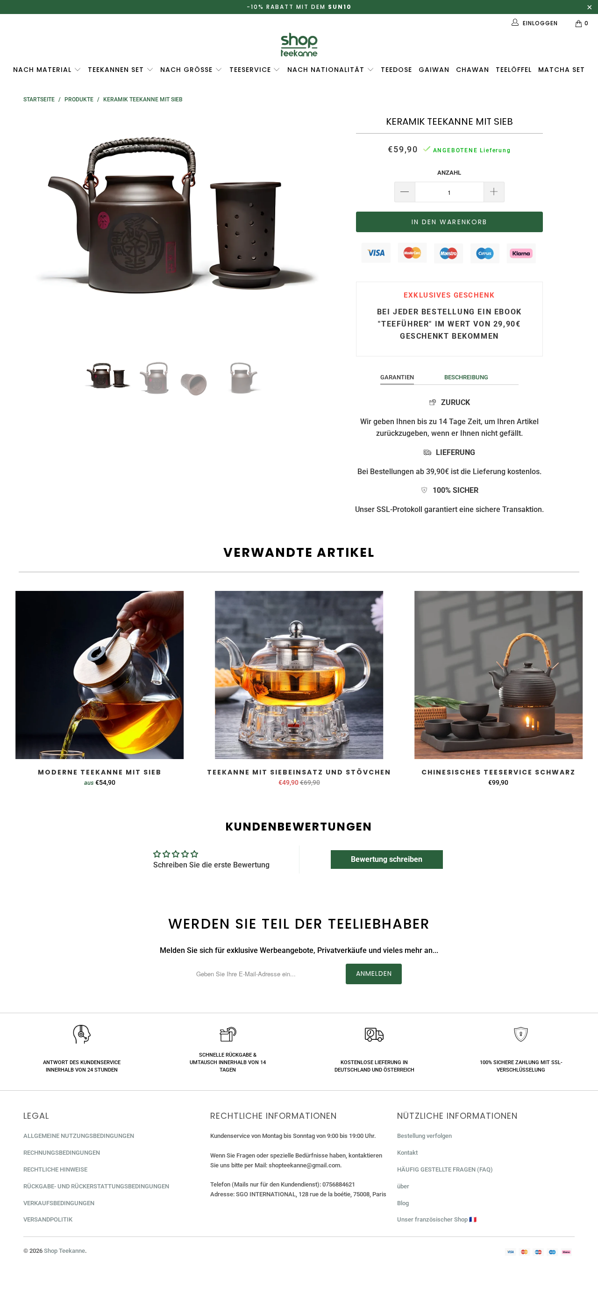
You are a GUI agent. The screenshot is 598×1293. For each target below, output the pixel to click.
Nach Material (43, 69)
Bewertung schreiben (386, 859)
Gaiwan (434, 69)
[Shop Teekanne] (299, 45)
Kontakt (407, 1152)
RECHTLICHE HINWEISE (55, 1169)
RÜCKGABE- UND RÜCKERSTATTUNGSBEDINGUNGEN (96, 1186)
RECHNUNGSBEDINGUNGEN (61, 1152)
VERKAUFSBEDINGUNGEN (58, 1203)
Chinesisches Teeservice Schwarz (498, 675)
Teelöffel (514, 69)
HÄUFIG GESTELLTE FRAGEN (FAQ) (445, 1169)
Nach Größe (187, 69)
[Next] (308, 230)
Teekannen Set (117, 69)
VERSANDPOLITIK (47, 1219)
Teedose (396, 69)
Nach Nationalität (327, 69)
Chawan (472, 69)
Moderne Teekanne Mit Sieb (99, 675)
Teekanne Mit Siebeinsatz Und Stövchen (299, 675)
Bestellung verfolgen (424, 1135)
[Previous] (39, 230)
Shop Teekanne (64, 1250)
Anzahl (449, 172)
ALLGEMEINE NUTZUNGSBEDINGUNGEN (78, 1135)
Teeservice (251, 69)
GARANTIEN (397, 377)
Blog (403, 1203)
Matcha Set (561, 69)
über (403, 1186)
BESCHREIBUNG (466, 377)
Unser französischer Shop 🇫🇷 (437, 1219)
